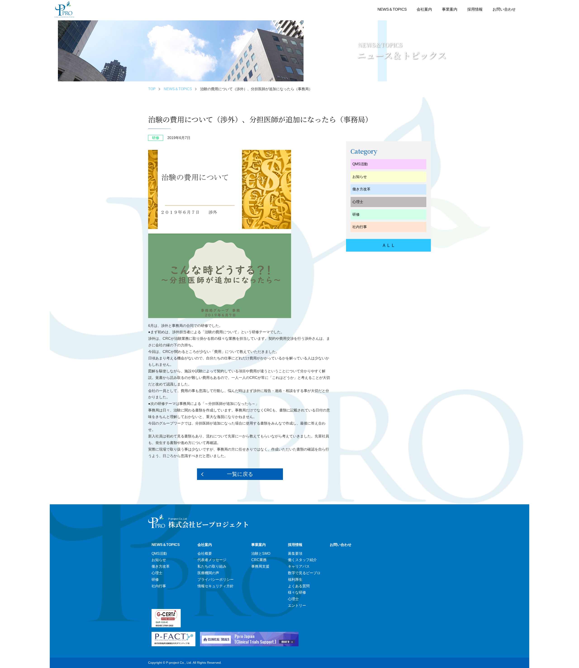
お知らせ (359, 177)
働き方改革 (361, 189)
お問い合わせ (504, 9)
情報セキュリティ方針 (215, 586)
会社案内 (424, 9)
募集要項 (295, 553)
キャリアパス (299, 566)
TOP (152, 89)
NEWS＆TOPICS (392, 9)
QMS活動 (360, 164)
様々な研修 (297, 592)
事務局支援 (260, 566)
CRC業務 (259, 560)
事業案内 (449, 9)
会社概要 (204, 553)
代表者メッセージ (211, 560)
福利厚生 (295, 579)
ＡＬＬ (388, 245)
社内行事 (359, 227)
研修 (356, 214)
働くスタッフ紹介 (302, 560)
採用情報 (475, 9)
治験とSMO (260, 553)
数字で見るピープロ (304, 573)
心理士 (357, 202)
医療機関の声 (208, 573)
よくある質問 (299, 586)
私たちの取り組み (211, 566)
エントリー (297, 605)
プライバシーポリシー (215, 579)
